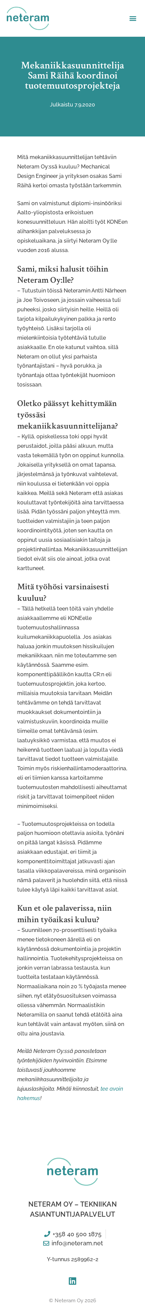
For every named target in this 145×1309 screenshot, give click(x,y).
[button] (132, 18)
